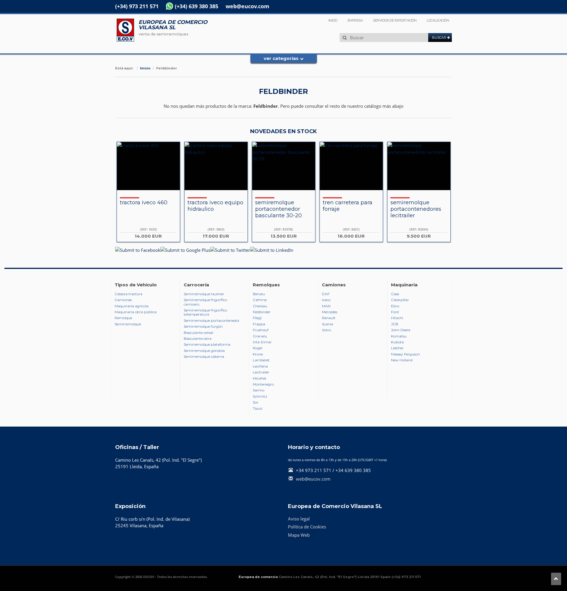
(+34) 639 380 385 (196, 6)
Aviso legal (299, 519)
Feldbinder (262, 312)
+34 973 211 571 (313, 470)
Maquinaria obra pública (136, 312)
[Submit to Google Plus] (185, 250)
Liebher (397, 348)
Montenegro (263, 384)
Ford (395, 312)
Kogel (257, 348)
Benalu (259, 294)
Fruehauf (260, 330)
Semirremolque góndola (204, 351)
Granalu (260, 336)
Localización (438, 20)
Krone (258, 354)
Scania (327, 324)
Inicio (332, 20)
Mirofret (259, 378)
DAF (326, 294)
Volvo (326, 330)
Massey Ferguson (405, 354)
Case (395, 294)
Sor (255, 402)
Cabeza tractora (128, 294)
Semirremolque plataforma (207, 344)
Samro (258, 390)
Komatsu (399, 336)
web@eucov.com (247, 6)
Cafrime (260, 300)
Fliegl (257, 318)
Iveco (326, 300)
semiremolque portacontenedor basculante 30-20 (278, 208)
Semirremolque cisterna (204, 357)
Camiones (123, 300)
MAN (326, 306)
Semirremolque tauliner (204, 294)
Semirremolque (128, 324)
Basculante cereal (198, 333)
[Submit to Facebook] (137, 250)
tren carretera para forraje (347, 205)
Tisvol (257, 408)
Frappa (259, 324)
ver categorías (281, 58)
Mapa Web (299, 535)
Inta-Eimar (262, 342)
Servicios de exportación (394, 20)
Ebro (395, 306)
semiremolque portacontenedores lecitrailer (415, 208)
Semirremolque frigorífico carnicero (205, 302)
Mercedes (329, 312)
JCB (394, 324)
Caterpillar (400, 300)
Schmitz (260, 396)
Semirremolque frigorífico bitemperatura (205, 312)
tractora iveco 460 (143, 202)
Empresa (355, 20)
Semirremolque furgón (203, 326)
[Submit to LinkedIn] (271, 250)
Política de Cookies (307, 527)
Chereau (260, 306)
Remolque (123, 318)
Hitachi (397, 318)
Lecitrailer (261, 372)
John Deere (400, 330)
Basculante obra (197, 339)
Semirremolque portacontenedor (211, 321)
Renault (328, 318)
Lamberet (261, 360)
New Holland (402, 360)
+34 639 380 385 (353, 470)
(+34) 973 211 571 (137, 6)
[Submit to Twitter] (230, 250)
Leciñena (260, 366)
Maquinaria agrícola (132, 306)
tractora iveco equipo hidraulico (215, 205)
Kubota (397, 342)
